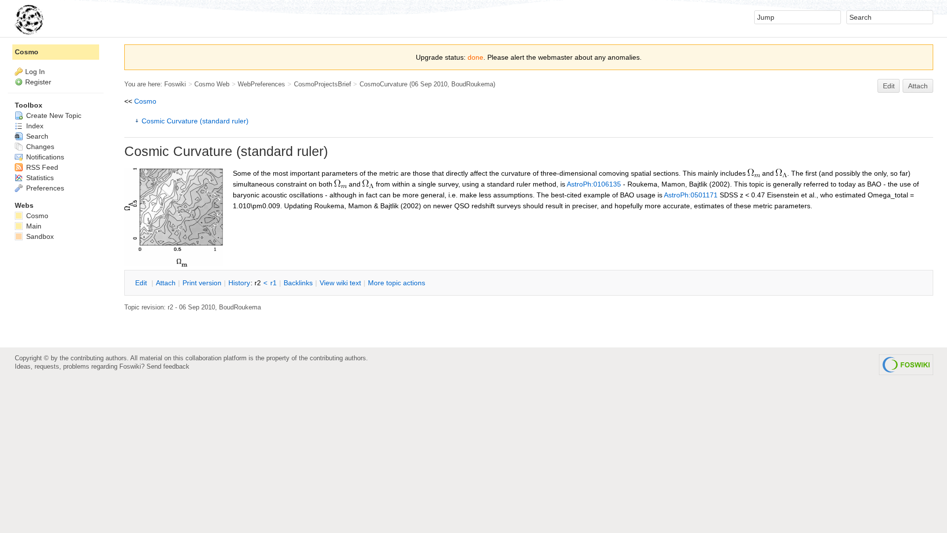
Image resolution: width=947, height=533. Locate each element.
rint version (201, 283)
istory (239, 283)
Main (32, 226)
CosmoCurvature (383, 84)
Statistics (39, 178)
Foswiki (175, 84)
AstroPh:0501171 (691, 195)
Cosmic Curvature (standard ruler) (195, 121)
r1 (273, 283)
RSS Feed (41, 167)
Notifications (44, 157)
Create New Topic (52, 115)
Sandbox (39, 236)
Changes (39, 147)
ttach (166, 283)
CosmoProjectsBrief (322, 84)
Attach (918, 86)
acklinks (298, 283)
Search (36, 136)
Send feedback (167, 366)
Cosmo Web (211, 84)
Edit (889, 86)
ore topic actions (396, 283)
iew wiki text (340, 283)
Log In (35, 72)
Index (33, 126)
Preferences (44, 188)
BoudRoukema (472, 84)
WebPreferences (261, 84)
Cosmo (145, 101)
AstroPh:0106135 (594, 184)
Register (38, 82)
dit (142, 283)
